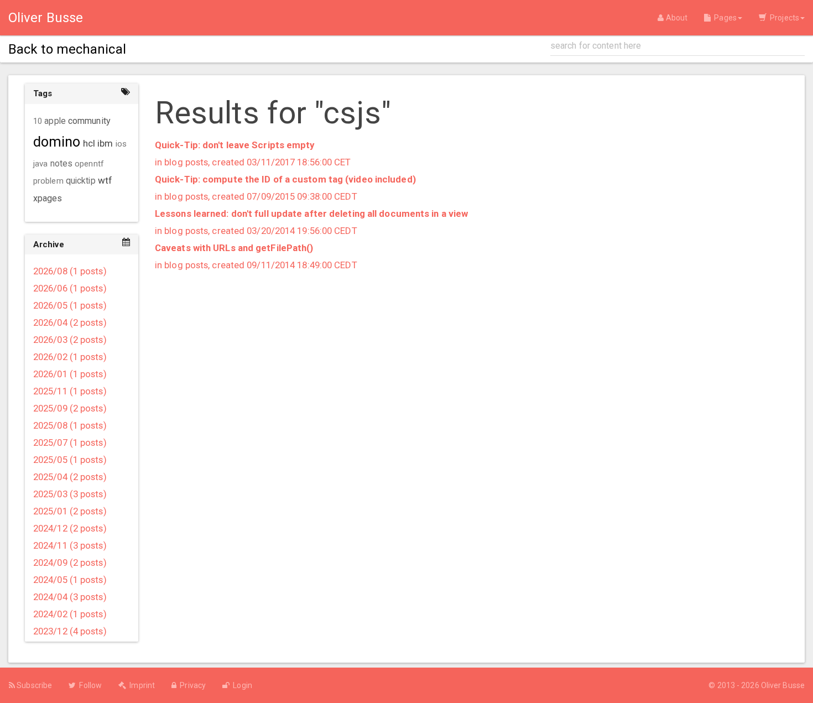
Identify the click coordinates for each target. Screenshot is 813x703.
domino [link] (57, 142)
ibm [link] (105, 143)
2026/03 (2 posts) (70, 339)
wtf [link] (105, 180)
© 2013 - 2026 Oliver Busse (756, 685)
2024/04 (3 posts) (70, 596)
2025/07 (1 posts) (70, 442)
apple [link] (55, 121)
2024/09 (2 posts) (70, 562)
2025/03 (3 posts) (70, 493)
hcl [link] (89, 143)
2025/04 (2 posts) (70, 476)
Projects (783, 17)
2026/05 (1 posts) (70, 305)
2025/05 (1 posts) (70, 459)
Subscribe (33, 685)
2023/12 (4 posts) (70, 631)
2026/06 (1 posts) (70, 288)
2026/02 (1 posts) (70, 356)
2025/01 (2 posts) (70, 511)
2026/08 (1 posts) (70, 271)
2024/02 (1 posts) (70, 613)
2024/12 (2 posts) (70, 528)
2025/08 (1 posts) (70, 425)
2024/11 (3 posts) (70, 545)
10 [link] (37, 121)
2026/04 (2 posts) (70, 322)
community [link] (89, 121)
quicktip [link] (81, 181)
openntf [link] (89, 164)
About (675, 17)
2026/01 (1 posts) (70, 373)
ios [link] (121, 144)
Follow (89, 685)
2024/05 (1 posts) (70, 579)
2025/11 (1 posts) (70, 391)
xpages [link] (47, 198)
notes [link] (61, 164)
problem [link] (48, 181)
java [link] (40, 164)
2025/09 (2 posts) (70, 408)
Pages (724, 17)
